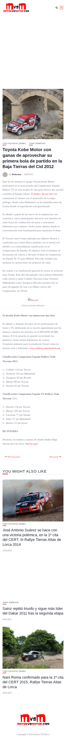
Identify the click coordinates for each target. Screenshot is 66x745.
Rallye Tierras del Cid (45, 194)
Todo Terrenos (37, 143)
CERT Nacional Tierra (14, 143)
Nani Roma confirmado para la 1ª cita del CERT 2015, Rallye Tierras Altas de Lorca (33, 682)
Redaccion (16, 174)
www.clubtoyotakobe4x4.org (44, 348)
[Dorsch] (33, 300)
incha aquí (32, 443)
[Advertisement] (33, 49)
